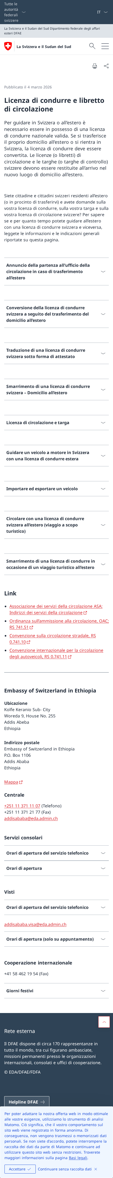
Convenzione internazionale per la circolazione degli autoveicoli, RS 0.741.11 (56, 653)
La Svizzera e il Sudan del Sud (44, 46)
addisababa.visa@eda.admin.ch (35, 924)
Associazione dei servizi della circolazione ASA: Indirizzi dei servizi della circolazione (55, 609)
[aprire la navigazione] (105, 46)
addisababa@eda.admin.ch (31, 818)
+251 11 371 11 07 (22, 806)
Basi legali (78, 1157)
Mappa (11, 782)
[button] (104, 1022)
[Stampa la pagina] (94, 66)
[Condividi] (106, 66)
